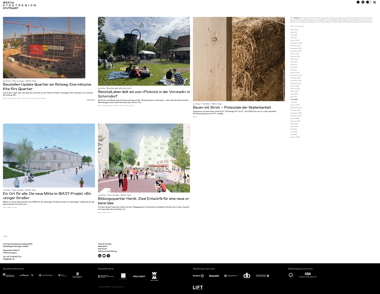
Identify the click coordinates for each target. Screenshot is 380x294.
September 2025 (296, 107)
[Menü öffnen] (374, 2)
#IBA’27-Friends (326, 20)
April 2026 (294, 126)
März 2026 (294, 124)
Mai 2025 (293, 97)
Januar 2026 (294, 118)
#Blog (5, 98)
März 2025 (294, 91)
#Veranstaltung (129, 105)
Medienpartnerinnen (204, 268)
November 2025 (296, 113)
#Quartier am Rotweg (39, 98)
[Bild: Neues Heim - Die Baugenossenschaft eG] (49, 47)
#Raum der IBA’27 (332, 22)
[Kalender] (362, 2)
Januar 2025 (294, 86)
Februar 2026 (295, 121)
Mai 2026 (293, 129)
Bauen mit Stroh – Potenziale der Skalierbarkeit (232, 107)
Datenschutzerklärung (107, 251)
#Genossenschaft (108, 105)
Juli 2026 (293, 134)
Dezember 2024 (296, 83)
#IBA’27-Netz (107, 212)
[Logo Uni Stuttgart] (46, 275)
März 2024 (294, 59)
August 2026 (295, 137)
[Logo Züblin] (139, 276)
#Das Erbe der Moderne (308, 18)
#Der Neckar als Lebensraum (327, 18)
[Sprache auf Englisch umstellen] (368, 2)
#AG (292, 18)
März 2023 (294, 30)
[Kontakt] (358, 2)
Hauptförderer (106, 268)
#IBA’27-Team (359, 20)
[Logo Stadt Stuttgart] (26, 275)
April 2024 (294, 62)
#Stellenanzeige (351, 22)
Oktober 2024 (295, 78)
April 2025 (294, 94)
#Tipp (359, 22)
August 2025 (295, 105)
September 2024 (296, 75)
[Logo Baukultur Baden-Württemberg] (123, 276)
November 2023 (296, 48)
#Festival (293, 20)
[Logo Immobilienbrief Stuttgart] (262, 276)
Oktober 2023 (295, 46)
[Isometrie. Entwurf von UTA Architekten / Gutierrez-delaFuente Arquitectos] (144, 158)
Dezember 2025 (296, 116)
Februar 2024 (295, 56)
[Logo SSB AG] (307, 275)
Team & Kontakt (105, 244)
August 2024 (295, 72)
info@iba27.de (9, 259)
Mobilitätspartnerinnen (300, 268)
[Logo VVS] (291, 275)
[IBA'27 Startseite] (19, 2)
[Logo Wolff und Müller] (154, 276)
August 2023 (295, 40)
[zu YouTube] (104, 256)
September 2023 (296, 43)
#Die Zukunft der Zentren (363, 18)
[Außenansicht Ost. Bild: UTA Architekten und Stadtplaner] (49, 155)
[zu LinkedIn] (99, 256)
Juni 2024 (293, 67)
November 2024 (296, 80)
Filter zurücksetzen (297, 26)
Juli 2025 (293, 102)
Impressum (102, 249)
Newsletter (102, 246)
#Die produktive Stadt (14, 98)
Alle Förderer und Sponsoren (112, 287)
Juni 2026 (293, 132)
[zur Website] (62, 275)
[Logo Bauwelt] (214, 276)
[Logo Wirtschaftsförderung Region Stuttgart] (77, 275)
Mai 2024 (293, 64)
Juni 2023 (293, 35)
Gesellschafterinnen (13, 268)
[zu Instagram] (108, 256)
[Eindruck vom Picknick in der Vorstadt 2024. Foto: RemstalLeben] (144, 51)
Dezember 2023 (296, 51)
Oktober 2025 (295, 110)
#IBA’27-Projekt (27, 98)
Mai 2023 (293, 32)
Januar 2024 (294, 54)
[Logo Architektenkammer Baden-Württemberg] (8, 275)
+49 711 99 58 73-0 (13, 257)
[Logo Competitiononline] (231, 275)
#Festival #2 (302, 20)
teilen (5, 236)
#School (342, 22)
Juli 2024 (293, 70)
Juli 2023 (293, 38)
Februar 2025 (295, 89)
